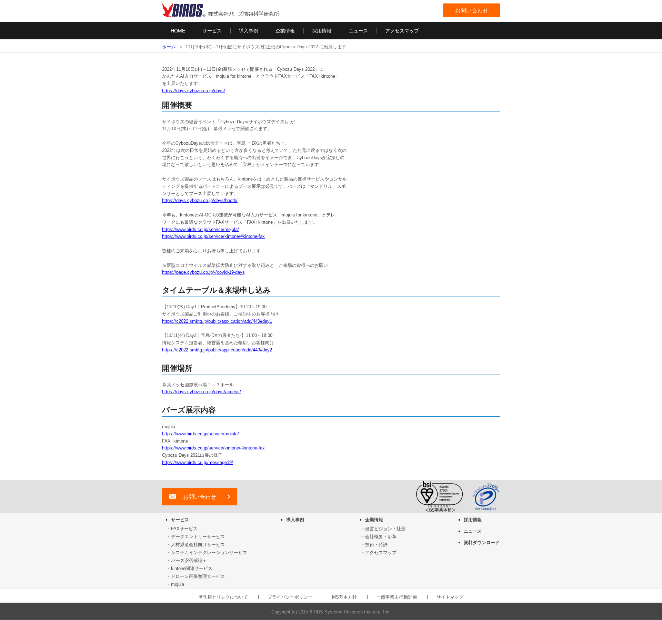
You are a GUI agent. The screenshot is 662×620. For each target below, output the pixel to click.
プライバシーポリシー (290, 597)
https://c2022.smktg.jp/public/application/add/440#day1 (217, 321)
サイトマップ (450, 597)
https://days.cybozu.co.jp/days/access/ (201, 391)
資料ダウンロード (482, 542)
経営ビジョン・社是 (385, 528)
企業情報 (285, 30)
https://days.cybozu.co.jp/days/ (193, 90)
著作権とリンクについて (223, 597)
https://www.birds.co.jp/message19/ (197, 462)
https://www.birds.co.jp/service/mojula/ (200, 229)
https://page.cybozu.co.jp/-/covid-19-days (203, 272)
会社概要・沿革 (381, 536)
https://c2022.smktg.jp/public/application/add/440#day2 (217, 349)
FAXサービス (184, 528)
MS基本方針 (344, 597)
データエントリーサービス (198, 536)
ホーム (168, 46)
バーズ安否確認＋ (189, 560)
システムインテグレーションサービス (209, 552)
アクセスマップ (402, 30)
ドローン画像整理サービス (198, 576)
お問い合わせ (471, 10)
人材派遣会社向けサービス (198, 544)
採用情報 (321, 30)
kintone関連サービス (191, 568)
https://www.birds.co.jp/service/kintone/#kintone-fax (213, 236)
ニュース (358, 30)
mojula (177, 584)
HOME (178, 30)
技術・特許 (376, 544)
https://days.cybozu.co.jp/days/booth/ (200, 200)
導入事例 (248, 30)
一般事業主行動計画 (397, 597)
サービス (212, 30)
